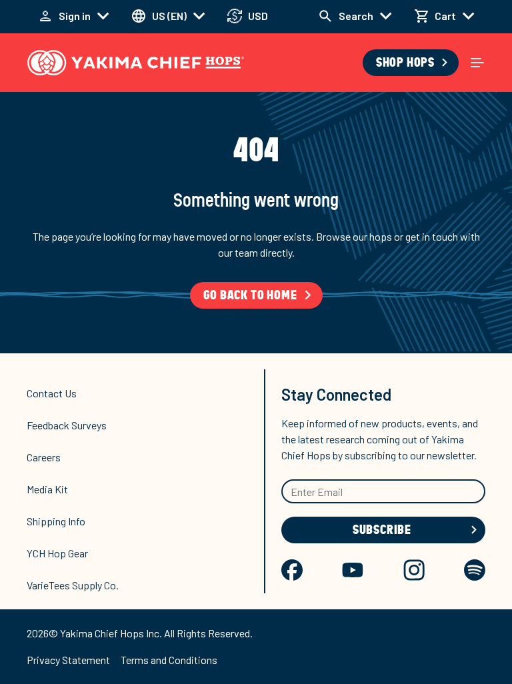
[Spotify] (474, 570)
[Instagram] (414, 570)
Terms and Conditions (169, 659)
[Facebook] (292, 570)
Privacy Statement (68, 659)
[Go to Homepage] (136, 62)
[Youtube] (352, 570)
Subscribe (382, 530)
